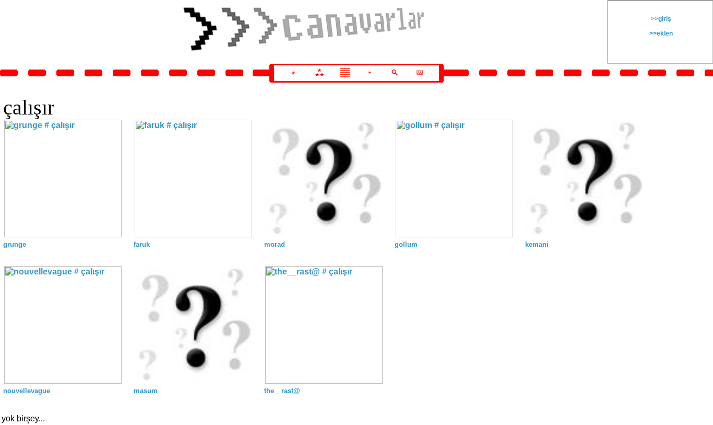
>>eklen (660, 33)
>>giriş (660, 18)
